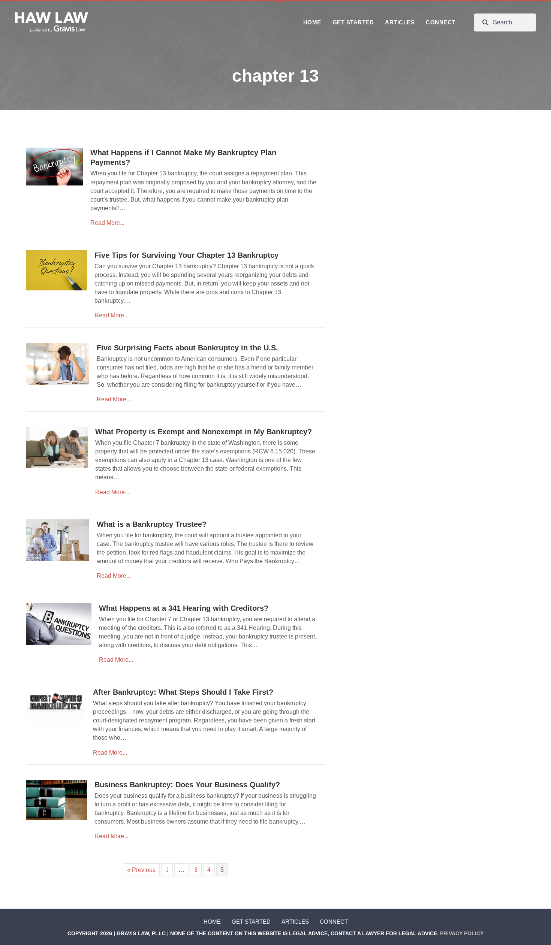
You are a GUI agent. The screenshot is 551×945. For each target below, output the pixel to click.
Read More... (107, 223)
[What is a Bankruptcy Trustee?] (57, 540)
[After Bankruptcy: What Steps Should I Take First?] (55, 704)
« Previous (141, 870)
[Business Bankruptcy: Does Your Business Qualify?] (56, 799)
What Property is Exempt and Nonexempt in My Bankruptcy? (203, 432)
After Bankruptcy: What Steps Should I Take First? (183, 692)
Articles (295, 921)
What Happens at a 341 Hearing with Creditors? (183, 608)
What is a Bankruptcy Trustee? (152, 524)
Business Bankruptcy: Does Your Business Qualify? (187, 785)
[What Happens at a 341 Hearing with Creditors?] (58, 623)
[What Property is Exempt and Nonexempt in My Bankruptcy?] (57, 447)
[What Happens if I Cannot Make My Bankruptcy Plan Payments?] (54, 166)
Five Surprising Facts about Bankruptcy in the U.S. (187, 348)
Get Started (251, 921)
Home (212, 921)
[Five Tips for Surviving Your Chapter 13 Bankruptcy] (56, 270)
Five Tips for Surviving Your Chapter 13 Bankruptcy (186, 255)
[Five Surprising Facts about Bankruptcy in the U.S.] (57, 363)
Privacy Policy (462, 933)
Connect (334, 921)
